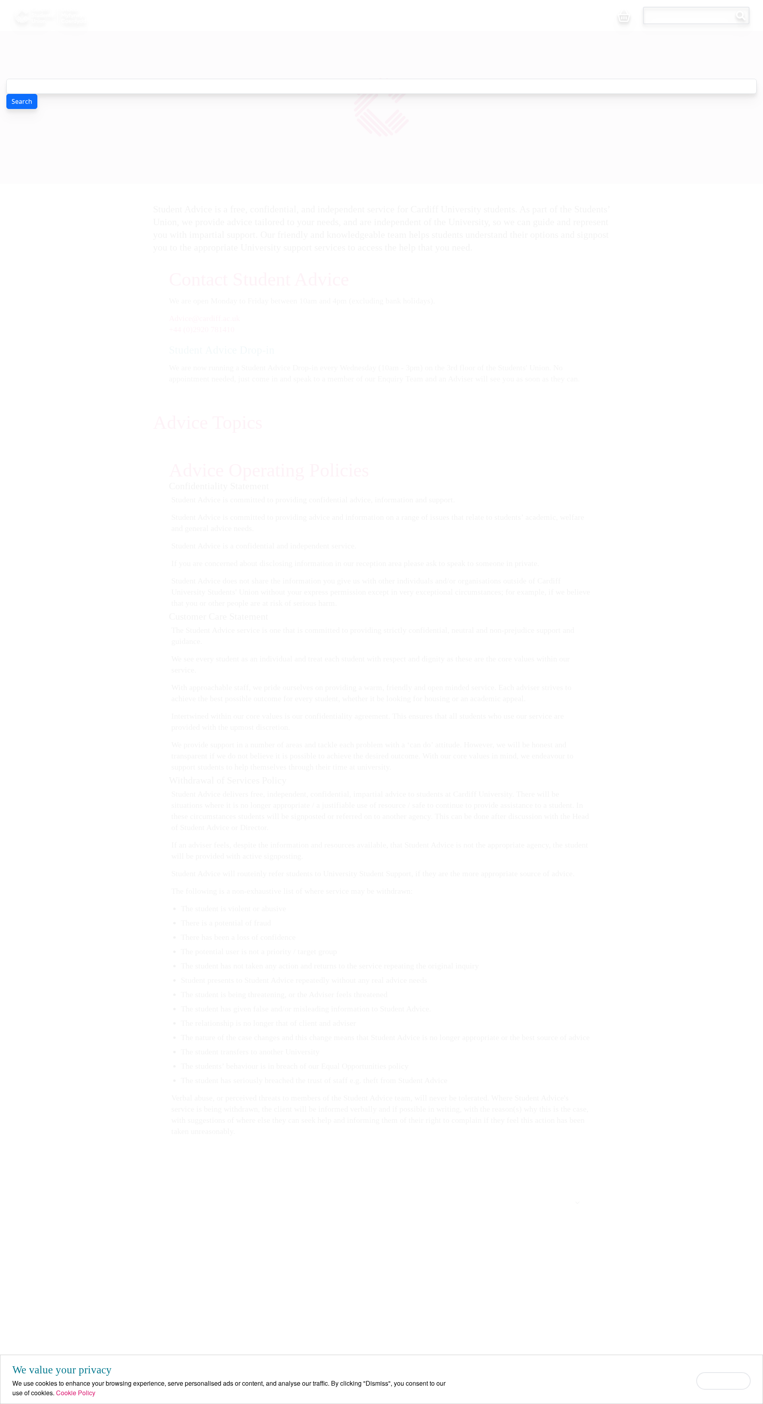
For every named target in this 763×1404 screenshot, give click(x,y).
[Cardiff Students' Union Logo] (68, 15)
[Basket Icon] (624, 16)
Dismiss (723, 1380)
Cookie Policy (75, 1392)
